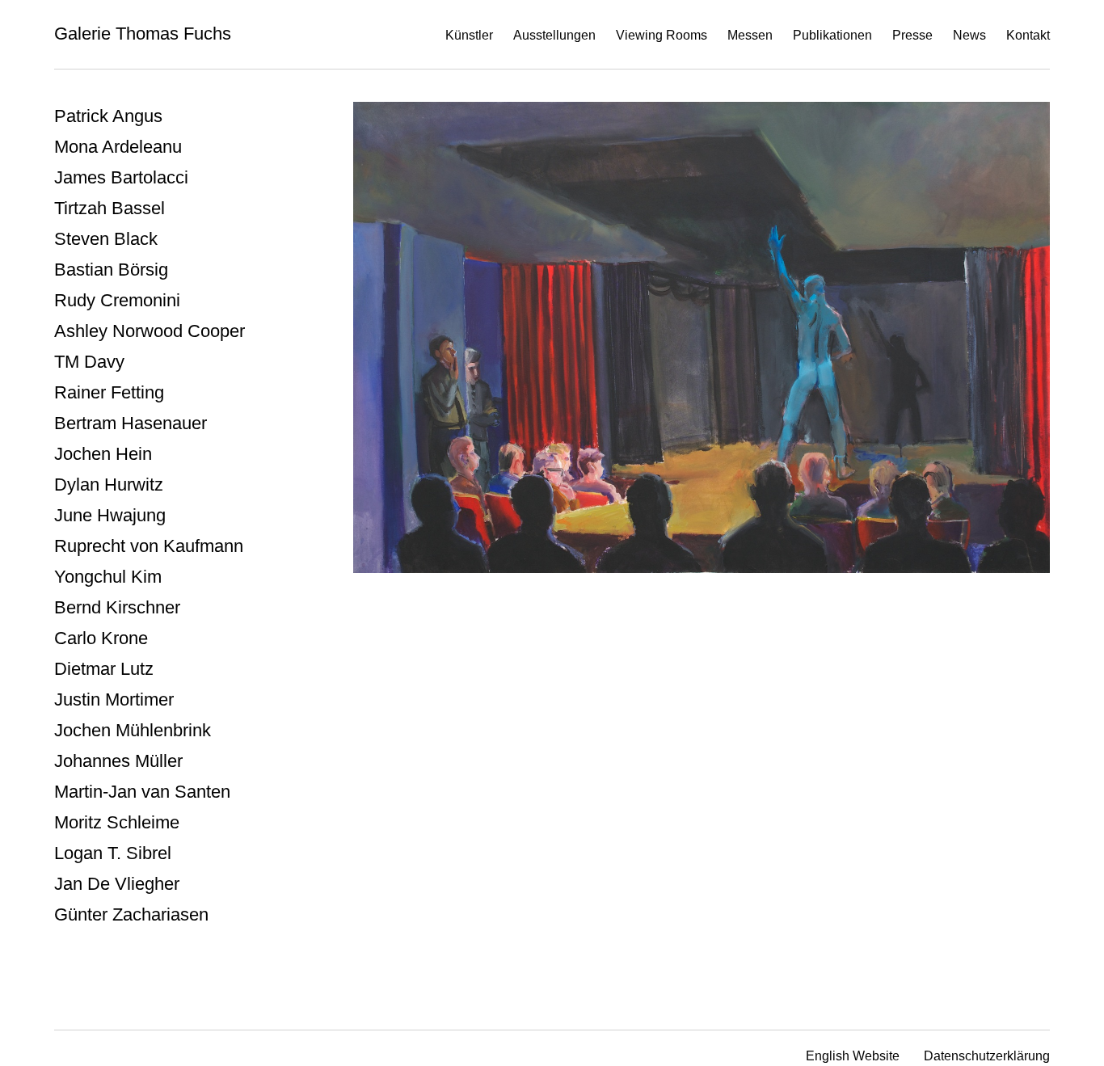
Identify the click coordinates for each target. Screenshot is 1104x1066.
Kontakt (1028, 35)
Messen (750, 35)
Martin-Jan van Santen (142, 792)
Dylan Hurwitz (108, 484)
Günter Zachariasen (131, 914)
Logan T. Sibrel (112, 853)
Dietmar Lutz (104, 669)
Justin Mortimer (114, 699)
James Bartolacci (121, 177)
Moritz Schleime (116, 822)
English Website (853, 1056)
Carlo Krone (101, 638)
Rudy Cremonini (117, 300)
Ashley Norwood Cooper (149, 331)
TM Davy (89, 362)
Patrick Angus (108, 116)
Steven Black (106, 239)
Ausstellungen (554, 35)
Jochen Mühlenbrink (132, 730)
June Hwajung (110, 515)
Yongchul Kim (108, 577)
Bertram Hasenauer (130, 423)
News (969, 35)
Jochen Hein (103, 454)
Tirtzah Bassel (109, 208)
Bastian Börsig (111, 269)
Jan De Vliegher (116, 884)
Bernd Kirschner (117, 607)
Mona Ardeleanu (118, 147)
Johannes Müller (118, 761)
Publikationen (832, 35)
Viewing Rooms (661, 35)
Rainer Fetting (109, 392)
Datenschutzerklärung (987, 1056)
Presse (912, 35)
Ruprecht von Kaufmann (148, 546)
